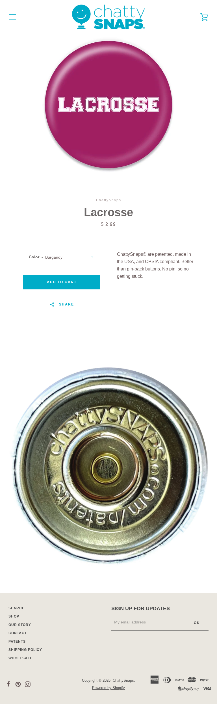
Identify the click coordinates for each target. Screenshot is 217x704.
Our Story (19, 625)
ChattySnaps (123, 680)
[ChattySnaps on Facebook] (8, 683)
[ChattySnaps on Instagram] (28, 683)
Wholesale (20, 658)
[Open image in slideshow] (108, 104)
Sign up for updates (140, 608)
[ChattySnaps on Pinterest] (18, 683)
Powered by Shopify (108, 688)
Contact (17, 633)
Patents (17, 642)
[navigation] (13, 17)
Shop (13, 616)
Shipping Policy (25, 650)
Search (16, 608)
